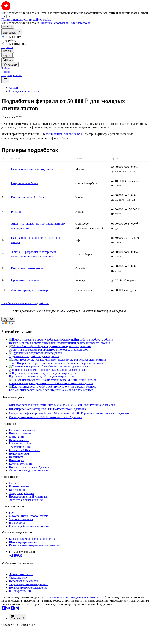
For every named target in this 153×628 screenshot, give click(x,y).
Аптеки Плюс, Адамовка (66, 417)
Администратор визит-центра (30, 290)
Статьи (13, 87)
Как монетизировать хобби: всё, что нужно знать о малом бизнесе (51, 389)
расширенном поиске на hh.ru (64, 134)
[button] (5, 68)
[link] (7, 59)
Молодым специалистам (24, 91)
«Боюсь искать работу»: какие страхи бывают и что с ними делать (51, 383)
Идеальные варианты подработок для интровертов (41, 376)
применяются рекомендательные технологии (75, 597)
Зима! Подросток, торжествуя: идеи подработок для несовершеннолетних (56, 363)
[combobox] (17, 617)
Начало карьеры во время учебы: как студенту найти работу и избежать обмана (59, 342)
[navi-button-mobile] (5, 80)
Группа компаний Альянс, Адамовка (106, 413)
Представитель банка (24, 183)
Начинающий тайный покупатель (32, 169)
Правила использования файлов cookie (65, 22)
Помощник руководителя (27, 268)
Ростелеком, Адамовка (71, 409)
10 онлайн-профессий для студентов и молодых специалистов (48, 349)
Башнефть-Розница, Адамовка (95, 404)
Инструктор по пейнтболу (28, 197)
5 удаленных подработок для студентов (34, 356)
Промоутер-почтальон (25, 280)
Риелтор (16, 211)
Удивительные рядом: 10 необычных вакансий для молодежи (48, 369)
